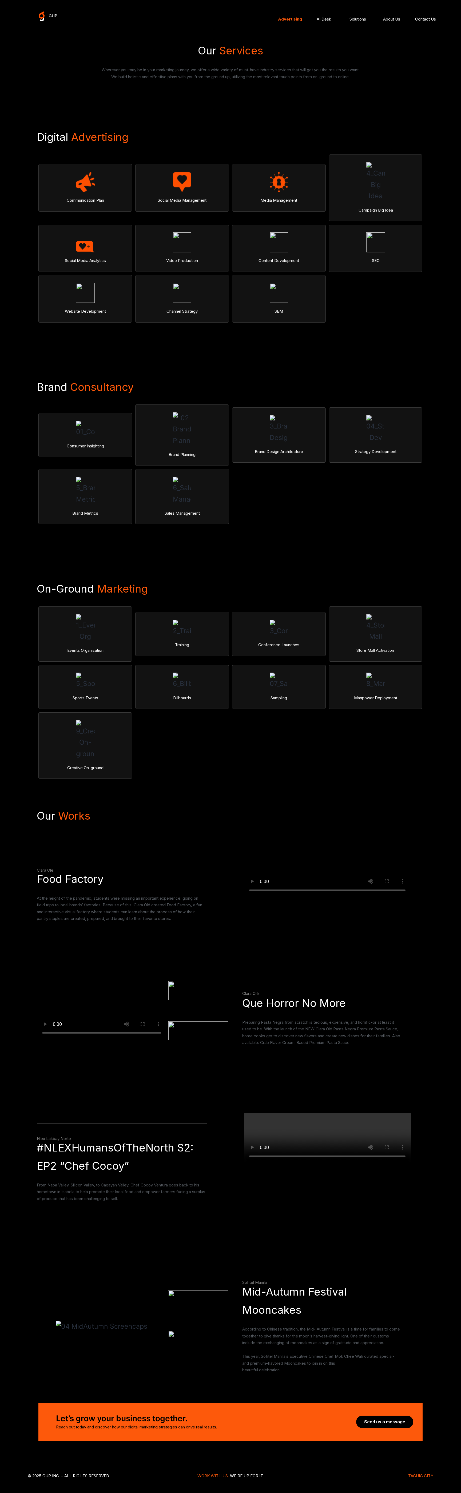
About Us (391, 19)
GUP (53, 15)
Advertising (290, 19)
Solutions (357, 19)
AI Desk (324, 19)
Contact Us (425, 19)
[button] (384, 1422)
